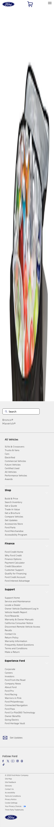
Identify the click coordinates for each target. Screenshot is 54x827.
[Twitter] (8, 761)
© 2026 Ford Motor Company (16, 775)
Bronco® (7, 420)
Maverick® (9, 423)
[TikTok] (3, 764)
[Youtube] (12, 761)
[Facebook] (3, 761)
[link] (8, 779)
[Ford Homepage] (11, 819)
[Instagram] (17, 761)
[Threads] (22, 761)
